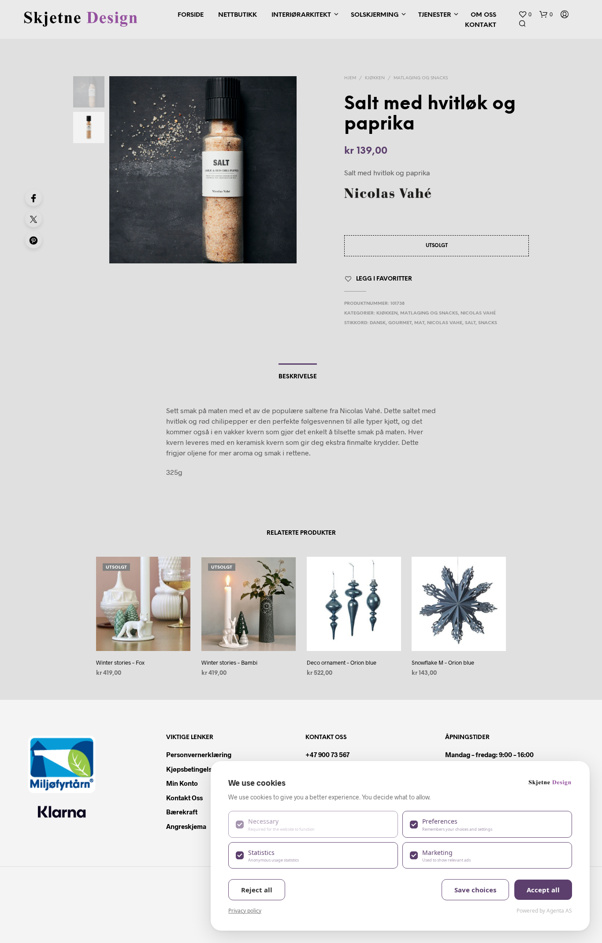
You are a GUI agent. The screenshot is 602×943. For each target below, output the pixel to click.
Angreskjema (186, 826)
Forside (191, 15)
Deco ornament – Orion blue (341, 662)
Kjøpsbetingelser (192, 769)
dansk (378, 323)
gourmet (400, 323)
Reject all (256, 889)
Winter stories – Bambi (229, 662)
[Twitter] (33, 219)
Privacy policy (244, 910)
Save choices (475, 889)
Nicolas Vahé (478, 313)
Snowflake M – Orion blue (443, 662)
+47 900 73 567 (327, 754)
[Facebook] (33, 197)
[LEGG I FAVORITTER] (143, 634)
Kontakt (480, 25)
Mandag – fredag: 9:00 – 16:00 (489, 754)
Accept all (543, 889)
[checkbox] (313, 824)
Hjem (350, 78)
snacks (487, 323)
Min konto (182, 783)
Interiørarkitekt (301, 15)
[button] (524, 14)
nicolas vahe (444, 323)
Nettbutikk (237, 15)
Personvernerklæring (198, 754)
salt (470, 323)
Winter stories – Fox (120, 662)
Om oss (483, 15)
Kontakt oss (184, 798)
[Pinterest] (33, 240)
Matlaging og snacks (421, 78)
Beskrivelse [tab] (298, 377)
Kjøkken (375, 78)
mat (419, 323)
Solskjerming (374, 15)
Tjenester (434, 15)
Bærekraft (181, 812)
